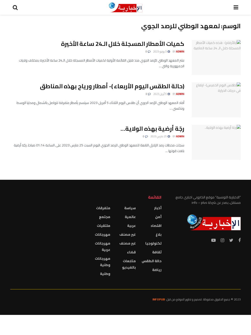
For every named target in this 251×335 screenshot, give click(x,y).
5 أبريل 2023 (160, 93)
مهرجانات (102, 234)
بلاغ (159, 234)
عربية (131, 225)
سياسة (130, 208)
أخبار (158, 208)
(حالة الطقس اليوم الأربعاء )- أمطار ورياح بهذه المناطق (112, 86)
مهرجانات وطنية (102, 261)
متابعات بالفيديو (129, 264)
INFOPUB (158, 299)
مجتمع (104, 217)
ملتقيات (103, 225)
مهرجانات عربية (102, 246)
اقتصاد (156, 225)
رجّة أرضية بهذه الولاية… (152, 128)
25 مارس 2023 (159, 136)
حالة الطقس (152, 261)
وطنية (105, 274)
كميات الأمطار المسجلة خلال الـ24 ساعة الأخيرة (122, 43)
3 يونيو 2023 (160, 51)
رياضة (157, 270)
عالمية (130, 217)
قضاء (131, 252)
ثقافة (157, 252)
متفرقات (103, 208)
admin (180, 51)
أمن (158, 217)
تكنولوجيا (153, 243)
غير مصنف (127, 234)
